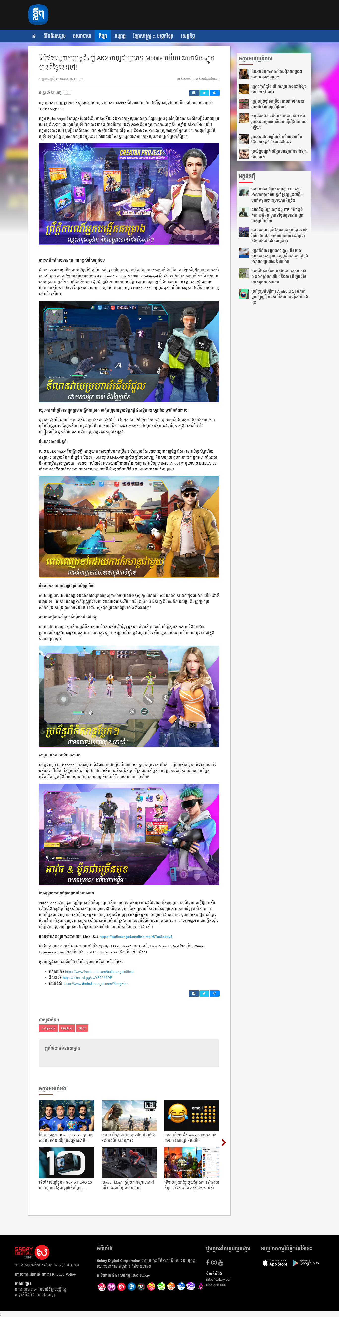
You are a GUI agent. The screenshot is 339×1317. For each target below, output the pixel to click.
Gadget (67, 1028)
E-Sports (48, 1028)
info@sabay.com (219, 1279)
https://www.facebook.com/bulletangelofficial (99, 972)
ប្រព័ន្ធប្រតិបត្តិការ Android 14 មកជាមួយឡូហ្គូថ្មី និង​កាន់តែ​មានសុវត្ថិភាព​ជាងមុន (279, 297)
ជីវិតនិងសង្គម (54, 36)
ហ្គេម (82, 1028)
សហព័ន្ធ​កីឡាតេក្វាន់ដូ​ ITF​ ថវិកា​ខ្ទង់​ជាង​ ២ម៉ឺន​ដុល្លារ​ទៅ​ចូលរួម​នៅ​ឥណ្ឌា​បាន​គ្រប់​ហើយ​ (277, 215)
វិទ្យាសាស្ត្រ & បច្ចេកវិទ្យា (153, 36)
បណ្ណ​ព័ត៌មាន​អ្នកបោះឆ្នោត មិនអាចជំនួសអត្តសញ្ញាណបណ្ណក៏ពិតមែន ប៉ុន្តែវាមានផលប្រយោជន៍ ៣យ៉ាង (279, 256)
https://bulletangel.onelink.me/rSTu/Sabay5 (136, 937)
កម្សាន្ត (120, 36)
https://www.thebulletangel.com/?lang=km (95, 984)
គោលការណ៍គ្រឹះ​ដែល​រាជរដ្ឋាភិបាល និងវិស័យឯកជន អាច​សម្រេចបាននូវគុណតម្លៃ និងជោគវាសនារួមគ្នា (279, 235)
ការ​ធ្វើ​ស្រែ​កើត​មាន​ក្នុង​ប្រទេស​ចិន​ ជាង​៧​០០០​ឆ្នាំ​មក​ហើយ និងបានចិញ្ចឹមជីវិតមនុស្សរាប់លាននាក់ (278, 276)
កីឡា (103, 36)
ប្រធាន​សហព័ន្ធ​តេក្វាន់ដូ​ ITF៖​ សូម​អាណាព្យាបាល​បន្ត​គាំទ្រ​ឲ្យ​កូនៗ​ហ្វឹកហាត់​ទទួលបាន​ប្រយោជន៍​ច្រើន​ (277, 194)
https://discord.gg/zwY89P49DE (87, 978)
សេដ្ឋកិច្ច (188, 36)
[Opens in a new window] (102, 1287)
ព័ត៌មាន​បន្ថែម (141, 1266)
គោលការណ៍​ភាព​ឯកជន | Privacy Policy (45, 1274)
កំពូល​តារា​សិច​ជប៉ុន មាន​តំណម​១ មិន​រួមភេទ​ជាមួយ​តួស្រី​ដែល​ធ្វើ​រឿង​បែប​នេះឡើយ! (279, 121)
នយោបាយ (82, 36)
